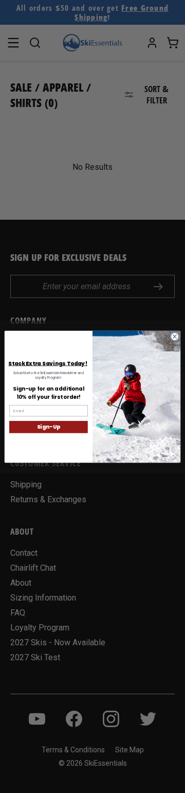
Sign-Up (48, 426)
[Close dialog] (174, 336)
